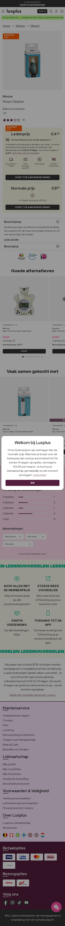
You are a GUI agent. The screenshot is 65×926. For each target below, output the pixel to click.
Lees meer (39, 475)
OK (32, 482)
